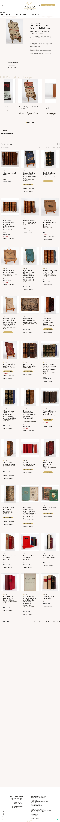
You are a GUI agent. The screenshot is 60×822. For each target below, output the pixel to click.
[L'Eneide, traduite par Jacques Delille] (30, 206)
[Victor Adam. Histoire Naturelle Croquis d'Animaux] (30, 305)
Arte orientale (34, 800)
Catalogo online (12, 67)
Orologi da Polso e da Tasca (37, 809)
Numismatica (34, 808)
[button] (26, 122)
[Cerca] (39, 5)
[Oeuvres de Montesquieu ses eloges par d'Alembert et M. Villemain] (10, 206)
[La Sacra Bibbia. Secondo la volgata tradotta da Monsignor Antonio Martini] (50, 350)
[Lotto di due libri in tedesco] (50, 494)
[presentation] (5, 89)
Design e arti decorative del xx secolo (39, 801)
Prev (39, 147)
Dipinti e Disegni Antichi (36, 802)
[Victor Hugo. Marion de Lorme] (10, 448)
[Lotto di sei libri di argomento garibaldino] (30, 542)
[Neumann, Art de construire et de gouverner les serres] (10, 256)
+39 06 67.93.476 (17, 802)
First (34, 147)
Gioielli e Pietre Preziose (36, 805)
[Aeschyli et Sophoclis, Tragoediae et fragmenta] (50, 305)
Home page (2, 12)
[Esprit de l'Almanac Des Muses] (50, 159)
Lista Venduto (11, 65)
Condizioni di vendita (13, 69)
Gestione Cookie (35, 818)
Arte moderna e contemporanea (38, 799)
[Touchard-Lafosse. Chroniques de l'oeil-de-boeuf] (50, 397)
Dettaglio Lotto (8, 184)
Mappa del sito (34, 814)
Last (58, 147)
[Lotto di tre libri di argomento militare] (50, 542)
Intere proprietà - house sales (37, 813)
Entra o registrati (12, 62)
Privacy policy (34, 815)
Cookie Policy (34, 817)
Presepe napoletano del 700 (37, 812)
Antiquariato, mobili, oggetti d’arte (38, 796)
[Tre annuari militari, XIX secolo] (50, 582)
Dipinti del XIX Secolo (36, 804)
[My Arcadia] (48, 5)
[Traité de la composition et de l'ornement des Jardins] (50, 206)
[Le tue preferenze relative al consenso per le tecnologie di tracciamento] (57, 819)
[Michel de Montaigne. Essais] (30, 448)
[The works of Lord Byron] (10, 159)
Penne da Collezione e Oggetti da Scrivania (41, 810)
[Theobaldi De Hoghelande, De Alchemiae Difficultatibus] (30, 91)
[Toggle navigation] (2, 5)
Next (54, 147)
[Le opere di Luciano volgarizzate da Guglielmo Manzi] (50, 256)
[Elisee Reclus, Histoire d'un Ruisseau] (50, 448)
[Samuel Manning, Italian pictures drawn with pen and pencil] (30, 159)
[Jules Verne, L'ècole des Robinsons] (10, 350)
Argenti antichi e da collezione (38, 797)
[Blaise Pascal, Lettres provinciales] (30, 350)
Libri (32, 806)
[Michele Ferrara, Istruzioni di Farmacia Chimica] (10, 494)
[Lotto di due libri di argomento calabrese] (10, 542)
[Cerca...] (56, 130)
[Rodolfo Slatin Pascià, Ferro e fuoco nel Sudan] (10, 582)
